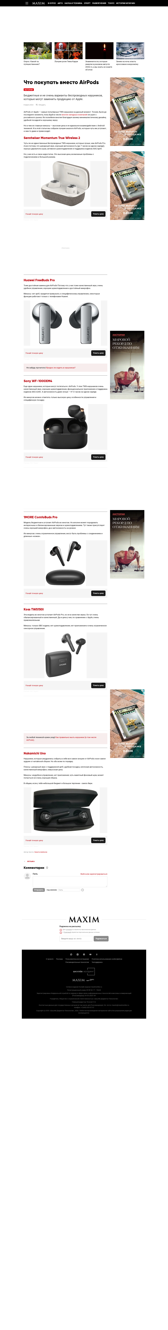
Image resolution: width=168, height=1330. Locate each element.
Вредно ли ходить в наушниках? (60, 368)
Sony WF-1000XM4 (38, 381)
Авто (60, 3)
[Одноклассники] (97, 954)
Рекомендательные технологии (77, 962)
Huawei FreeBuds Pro (39, 280)
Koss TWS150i (34, 609)
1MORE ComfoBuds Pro (40, 517)
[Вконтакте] (78, 954)
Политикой (67, 932)
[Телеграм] (84, 954)
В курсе (52, 3)
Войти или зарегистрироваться (94, 874)
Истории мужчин (125, 3)
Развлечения (99, 3)
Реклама (59, 959)
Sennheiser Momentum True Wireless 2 (52, 138)
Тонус (111, 3)
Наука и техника (73, 3)
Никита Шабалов (40, 852)
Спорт (87, 3)
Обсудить (42, 105)
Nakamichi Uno (35, 753)
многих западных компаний (74, 114)
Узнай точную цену (34, 214)
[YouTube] (90, 954)
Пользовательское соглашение (77, 959)
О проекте (49, 959)
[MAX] (71, 954)
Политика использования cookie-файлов (107, 959)
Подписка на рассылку (70, 926)
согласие (69, 929)
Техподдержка (97, 962)
